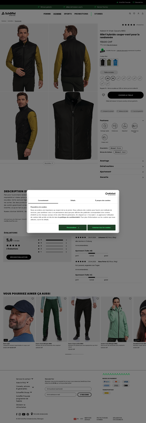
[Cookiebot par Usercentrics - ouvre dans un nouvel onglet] (107, 194)
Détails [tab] (73, 200)
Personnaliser (71, 227)
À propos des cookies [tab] (102, 200)
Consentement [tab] (43, 200)
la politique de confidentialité (69, 217)
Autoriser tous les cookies (101, 227)
